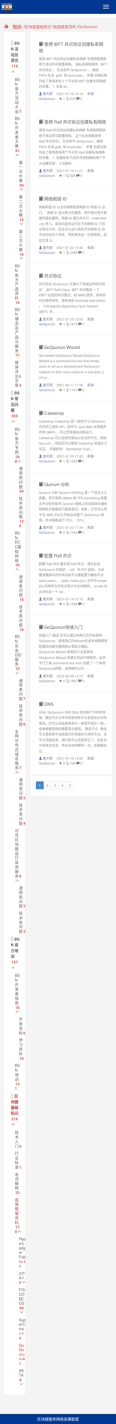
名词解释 (17, 1180)
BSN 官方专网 (17, 440)
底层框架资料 (64, 26)
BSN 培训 (17, 1072)
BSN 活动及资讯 (15, 51)
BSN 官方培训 (15, 947)
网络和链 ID (55, 199)
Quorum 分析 (56, 484)
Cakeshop (53, 413)
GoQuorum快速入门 (63, 627)
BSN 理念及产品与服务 (17, 330)
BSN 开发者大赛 (17, 132)
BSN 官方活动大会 (17, 95)
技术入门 (17, 1139)
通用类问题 (21, 477)
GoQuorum (87, 26)
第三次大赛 (21, 240)
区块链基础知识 (38, 26)
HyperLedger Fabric (22, 1250)
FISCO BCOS (22, 1296)
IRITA (21, 1373)
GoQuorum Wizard (61, 347)
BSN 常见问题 (15, 401)
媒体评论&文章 (18, 374)
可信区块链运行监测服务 (17, 853)
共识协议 (52, 276)
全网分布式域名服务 (17, 749)
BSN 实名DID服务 (18, 650)
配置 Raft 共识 (57, 555)
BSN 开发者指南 (17, 989)
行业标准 (17, 1159)
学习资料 (21, 1046)
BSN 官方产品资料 (17, 281)
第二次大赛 (21, 206)
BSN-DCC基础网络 (18, 546)
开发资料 (21, 1025)
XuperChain (22, 1326)
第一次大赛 (21, 171)
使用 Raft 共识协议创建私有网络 (74, 122)
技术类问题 (21, 507)
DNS (49, 704)
